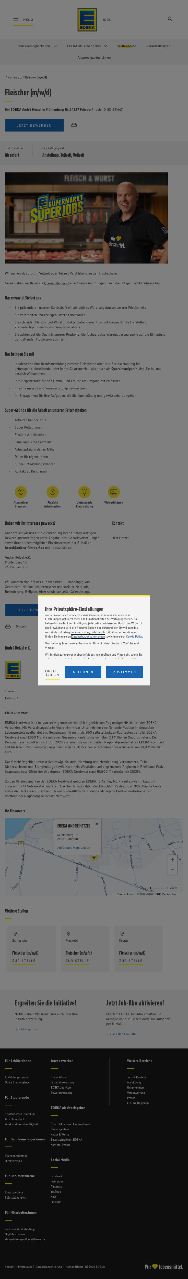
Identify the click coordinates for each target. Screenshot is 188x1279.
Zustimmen (124, 672)
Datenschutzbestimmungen (88, 636)
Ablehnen (83, 672)
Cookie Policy (134, 636)
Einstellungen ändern (52, 673)
